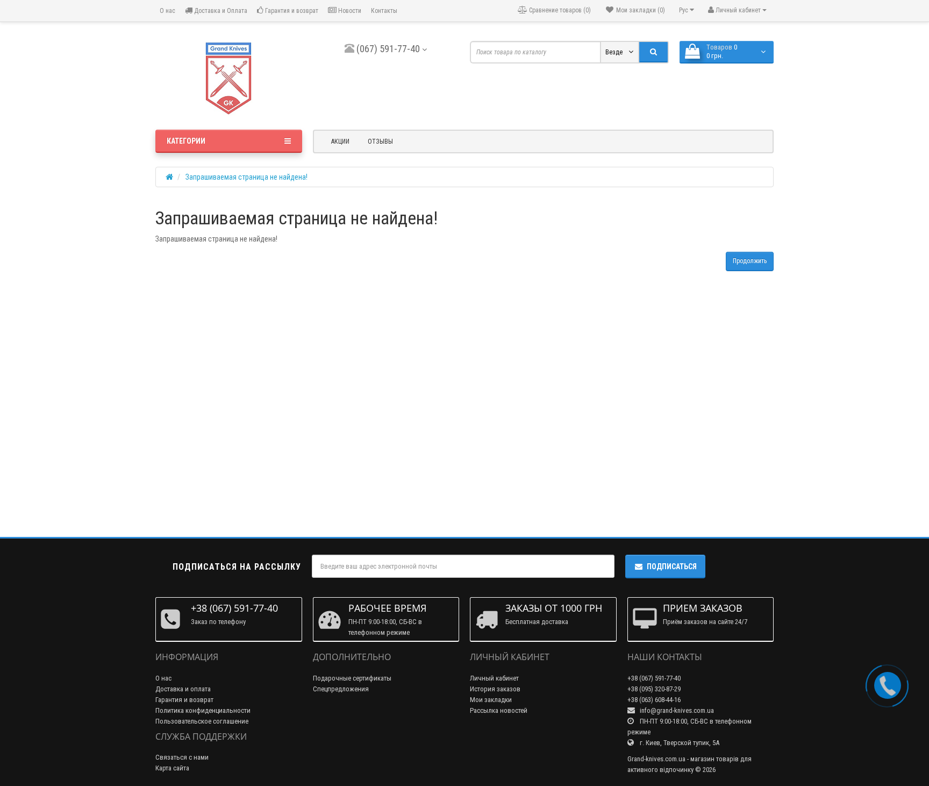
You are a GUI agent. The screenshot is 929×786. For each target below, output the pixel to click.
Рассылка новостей (498, 710)
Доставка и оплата (183, 689)
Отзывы (380, 141)
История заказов (495, 689)
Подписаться (672, 566)
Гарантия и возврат (290, 11)
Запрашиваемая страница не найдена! (246, 177)
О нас (166, 11)
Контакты (384, 11)
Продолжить (750, 261)
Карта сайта (172, 768)
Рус (684, 10)
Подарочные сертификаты (352, 678)
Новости (349, 11)
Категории (186, 141)
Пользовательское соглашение (201, 721)
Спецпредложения (341, 689)
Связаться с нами (182, 757)
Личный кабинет (494, 678)
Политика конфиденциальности (203, 710)
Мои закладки (491, 700)
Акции (340, 141)
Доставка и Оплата (219, 11)
